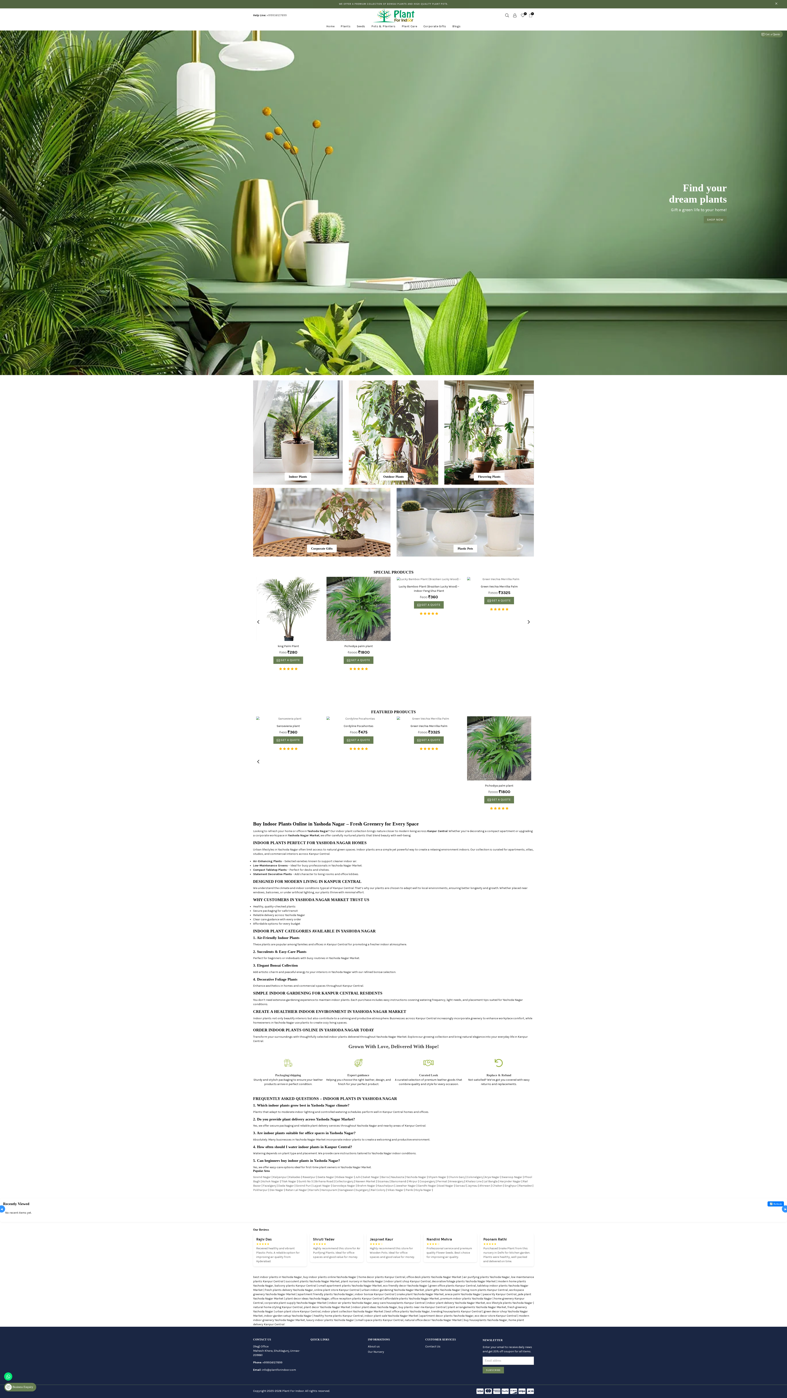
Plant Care (409, 26)
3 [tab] (397, 370)
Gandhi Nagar (427, 1185)
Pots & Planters (383, 26)
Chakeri (497, 1185)
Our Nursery (376, 1352)
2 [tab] (392, 370)
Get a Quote (772, 34)
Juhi (358, 1177)
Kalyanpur (280, 1177)
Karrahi (314, 1190)
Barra (385, 1177)
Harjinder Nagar (510, 1181)
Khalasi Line (474, 1181)
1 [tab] (388, 370)
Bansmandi (398, 1181)
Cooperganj (427, 1181)
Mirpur (412, 1181)
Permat (442, 1181)
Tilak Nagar (288, 1181)
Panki (409, 1190)
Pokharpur (260, 1190)
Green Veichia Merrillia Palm (499, 586)
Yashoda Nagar (416, 1177)
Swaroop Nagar (512, 1177)
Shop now (393, 85)
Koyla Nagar (423, 1190)
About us (374, 1346)
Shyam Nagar (437, 1177)
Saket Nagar (371, 1177)
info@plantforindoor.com (279, 1370)
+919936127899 (277, 15)
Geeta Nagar (326, 1177)
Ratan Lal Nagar (296, 1190)
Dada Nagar (286, 1185)
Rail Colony (378, 1190)
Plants (345, 26)
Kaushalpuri (385, 1185)
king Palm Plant (288, 646)
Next (529, 622)
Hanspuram (329, 1190)
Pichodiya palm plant (358, 646)
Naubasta (397, 1177)
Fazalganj (269, 1185)
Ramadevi (525, 1185)
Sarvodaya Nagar (343, 1185)
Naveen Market (365, 1181)
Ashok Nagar (270, 1181)
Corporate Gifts (434, 26)
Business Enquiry (22, 1387)
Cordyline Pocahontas (358, 726)
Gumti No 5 (305, 1181)
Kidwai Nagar (344, 1177)
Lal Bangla (491, 1181)
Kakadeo (294, 1177)
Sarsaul (460, 1185)
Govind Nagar (262, 1177)
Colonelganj (475, 1177)
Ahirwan (484, 1185)
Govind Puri (303, 1185)
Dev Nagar (276, 1190)
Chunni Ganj (456, 1177)
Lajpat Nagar (321, 1185)
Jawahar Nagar (406, 1185)
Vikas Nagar (396, 1190)
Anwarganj (456, 1181)
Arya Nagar (492, 1177)
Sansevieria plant (288, 726)
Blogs (456, 26)
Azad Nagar (445, 1185)
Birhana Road (324, 1181)
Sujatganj (362, 1190)
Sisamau (383, 1181)
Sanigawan (346, 1190)
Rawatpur (309, 1177)
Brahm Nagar (366, 1185)
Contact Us (432, 1346)
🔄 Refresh (776, 1203)
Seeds (361, 26)
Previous (258, 622)
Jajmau (472, 1185)
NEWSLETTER (493, 1340)
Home (330, 26)
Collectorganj (344, 1181)
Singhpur (511, 1185)
